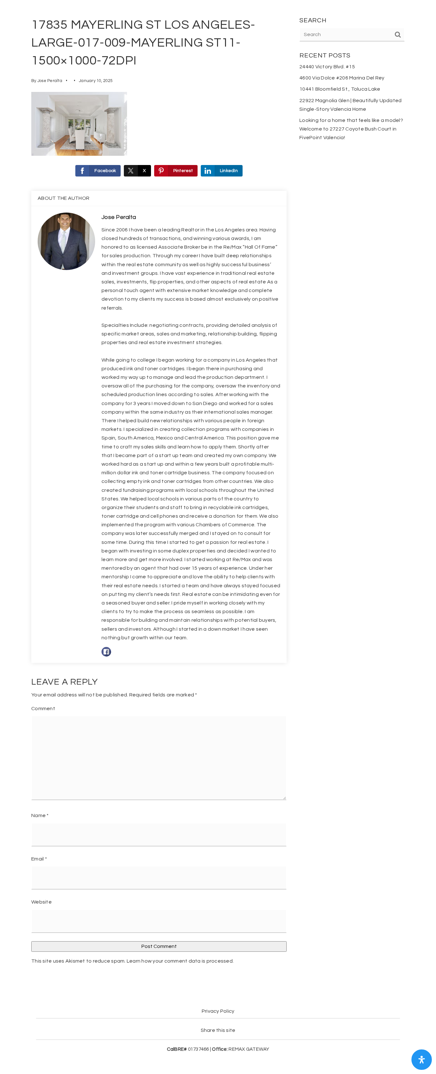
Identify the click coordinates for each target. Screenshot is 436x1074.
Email (39, 858)
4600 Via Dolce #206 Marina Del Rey (342, 77)
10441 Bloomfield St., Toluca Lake (339, 89)
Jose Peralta (49, 81)
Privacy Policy (218, 1011)
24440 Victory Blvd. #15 (327, 66)
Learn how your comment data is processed (180, 961)
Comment (43, 708)
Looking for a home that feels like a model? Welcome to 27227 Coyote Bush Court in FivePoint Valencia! (351, 129)
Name (40, 815)
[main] (218, 493)
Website (41, 902)
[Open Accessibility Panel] (421, 1059)
